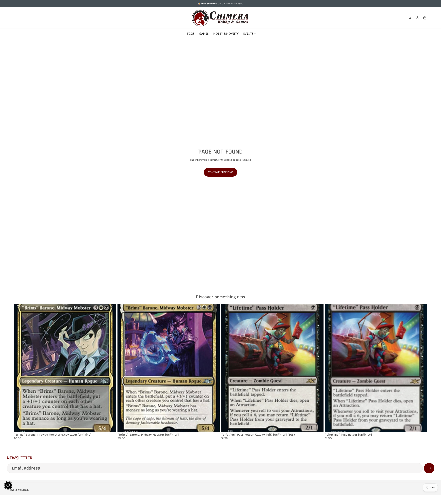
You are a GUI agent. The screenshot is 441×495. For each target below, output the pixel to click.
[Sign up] (429, 468)
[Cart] (425, 18)
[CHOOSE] (111, 426)
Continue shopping (220, 172)
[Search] (410, 18)
